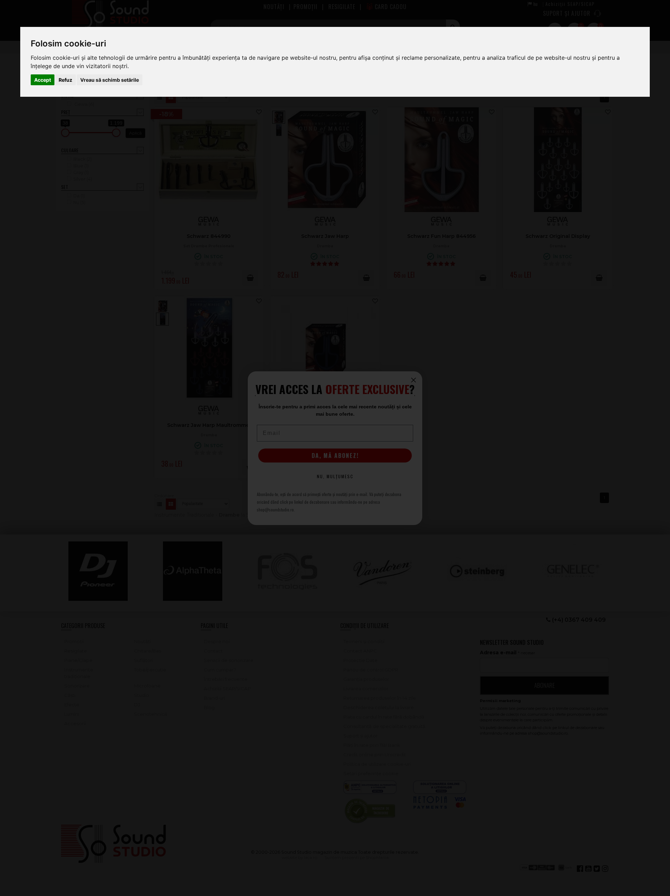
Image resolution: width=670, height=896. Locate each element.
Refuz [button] (65, 80)
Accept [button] (42, 80)
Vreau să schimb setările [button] (109, 80)
